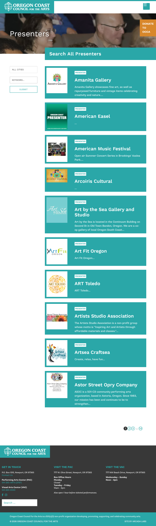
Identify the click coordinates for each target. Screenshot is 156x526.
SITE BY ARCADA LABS (135, 521)
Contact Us (7, 475)
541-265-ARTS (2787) (12, 482)
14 (140, 428)
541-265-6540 (8, 490)
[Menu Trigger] (146, 6)
